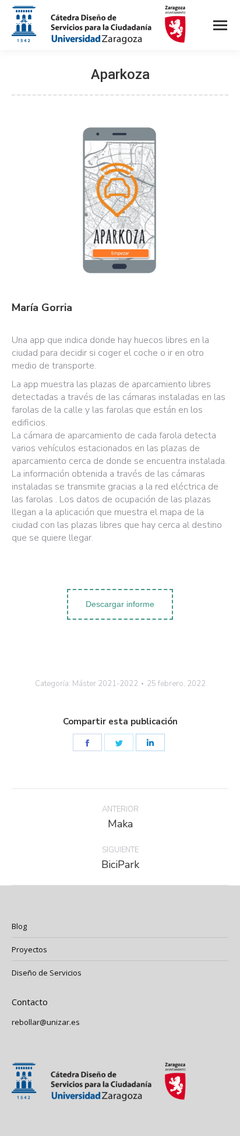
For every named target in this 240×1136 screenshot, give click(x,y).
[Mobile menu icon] (220, 25)
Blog (19, 926)
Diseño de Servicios (47, 972)
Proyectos (29, 949)
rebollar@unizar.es (46, 1022)
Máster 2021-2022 (105, 683)
